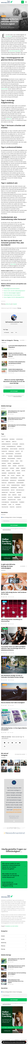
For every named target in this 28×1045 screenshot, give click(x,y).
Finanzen (9, 463)
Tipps (16, 332)
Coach (3, 453)
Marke (9, 494)
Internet (20, 477)
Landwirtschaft (5, 492)
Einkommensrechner (18, 456)
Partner (19, 499)
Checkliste (17, 451)
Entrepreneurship (5, 460)
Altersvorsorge (19, 439)
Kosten (8, 485)
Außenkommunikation (11, 446)
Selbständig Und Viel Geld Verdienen (12, 288)
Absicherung (12, 439)
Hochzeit (12, 475)
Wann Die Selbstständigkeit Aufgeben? (12, 293)
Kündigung (21, 487)
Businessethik (4, 451)
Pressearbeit (18, 504)
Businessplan (11, 451)
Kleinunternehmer (20, 482)
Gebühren (14, 465)
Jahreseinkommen (21, 480)
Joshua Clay (8, 304)
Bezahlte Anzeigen (13, 448)
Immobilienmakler (13, 477)
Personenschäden (14, 502)
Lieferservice (19, 492)
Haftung (23, 470)
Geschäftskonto (5, 468)
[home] (7, 2)
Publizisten (12, 506)
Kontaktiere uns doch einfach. (11, 926)
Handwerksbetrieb (11, 473)
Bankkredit (19, 446)
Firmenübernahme (16, 463)
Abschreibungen (5, 439)
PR (13, 504)
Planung (3, 16)
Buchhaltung (21, 448)
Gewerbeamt (23, 468)
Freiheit (9, 465)
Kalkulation (4, 482)
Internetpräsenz (5, 480)
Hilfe (8, 475)
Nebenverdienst (17, 497)
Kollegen (3, 485)
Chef (22, 451)
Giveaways (8, 470)
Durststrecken (4, 88)
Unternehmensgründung (14, 51)
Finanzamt (4, 463)
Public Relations (5, 506)
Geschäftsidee (20, 465)
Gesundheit (12, 468)
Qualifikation (18, 506)
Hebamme (18, 473)
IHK (2, 477)
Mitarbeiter (4, 497)
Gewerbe (17, 468)
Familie (12, 332)
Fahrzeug (12, 460)
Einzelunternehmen (11, 458)
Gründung (18, 470)
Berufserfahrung (5, 448)
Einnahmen (4, 458)
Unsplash (15, 304)
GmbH (13, 470)
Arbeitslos (14, 441)
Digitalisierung (18, 453)
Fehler (21, 460)
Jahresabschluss (13, 480)
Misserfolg (13, 264)
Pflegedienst (4, 504)
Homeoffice (18, 475)
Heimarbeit (4, 475)
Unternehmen (8, 36)
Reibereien (8, 118)
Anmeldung (8, 441)
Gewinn (3, 470)
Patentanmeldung (5, 502)
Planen (9, 504)
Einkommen (10, 456)
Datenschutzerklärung (17, 396)
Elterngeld (19, 458)
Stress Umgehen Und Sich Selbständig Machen (14, 297)
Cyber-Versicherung (9, 453)
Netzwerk (24, 497)
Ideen (23, 475)
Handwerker (4, 473)
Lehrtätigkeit (12, 492)
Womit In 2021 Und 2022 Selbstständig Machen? (14, 290)
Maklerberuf (4, 494)
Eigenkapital (4, 456)
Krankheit (23, 485)
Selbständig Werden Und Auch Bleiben (12, 295)
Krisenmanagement (5, 487)
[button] (26, 2)
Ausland (3, 446)
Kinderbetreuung (11, 482)
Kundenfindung (14, 487)
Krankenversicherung (15, 485)
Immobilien (7, 477)
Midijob (19, 494)
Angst (3, 441)
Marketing (14, 494)
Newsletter (22, 2)
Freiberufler (4, 465)
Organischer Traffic (12, 499)
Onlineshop (4, 499)
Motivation (10, 497)
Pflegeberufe (21, 502)
